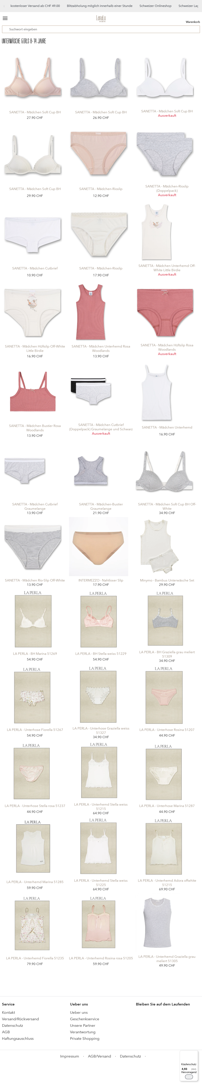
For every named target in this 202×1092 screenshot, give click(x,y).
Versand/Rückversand (20, 1019)
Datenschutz (12, 1025)
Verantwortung (82, 1032)
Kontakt (8, 1012)
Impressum (69, 1056)
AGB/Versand (99, 1056)
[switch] (189, 1076)
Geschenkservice (84, 1019)
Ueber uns (79, 1012)
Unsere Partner (82, 1025)
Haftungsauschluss (18, 1038)
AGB (6, 1032)
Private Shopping (84, 1038)
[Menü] (195, 1052)
